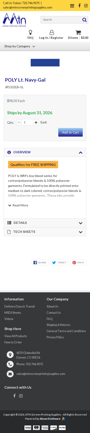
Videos (8, 319)
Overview (22, 152)
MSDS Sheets (12, 312)
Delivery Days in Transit (19, 306)
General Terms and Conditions (66, 331)
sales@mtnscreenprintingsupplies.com (40, 374)
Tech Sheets (24, 232)
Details (20, 223)
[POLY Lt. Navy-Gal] (45, 65)
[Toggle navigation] (72, 6)
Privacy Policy (55, 337)
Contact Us (54, 312)
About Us (52, 306)
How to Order (13, 342)
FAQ (30, 38)
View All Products (15, 336)
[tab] (45, 152)
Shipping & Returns (58, 325)
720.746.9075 (34, 364)
